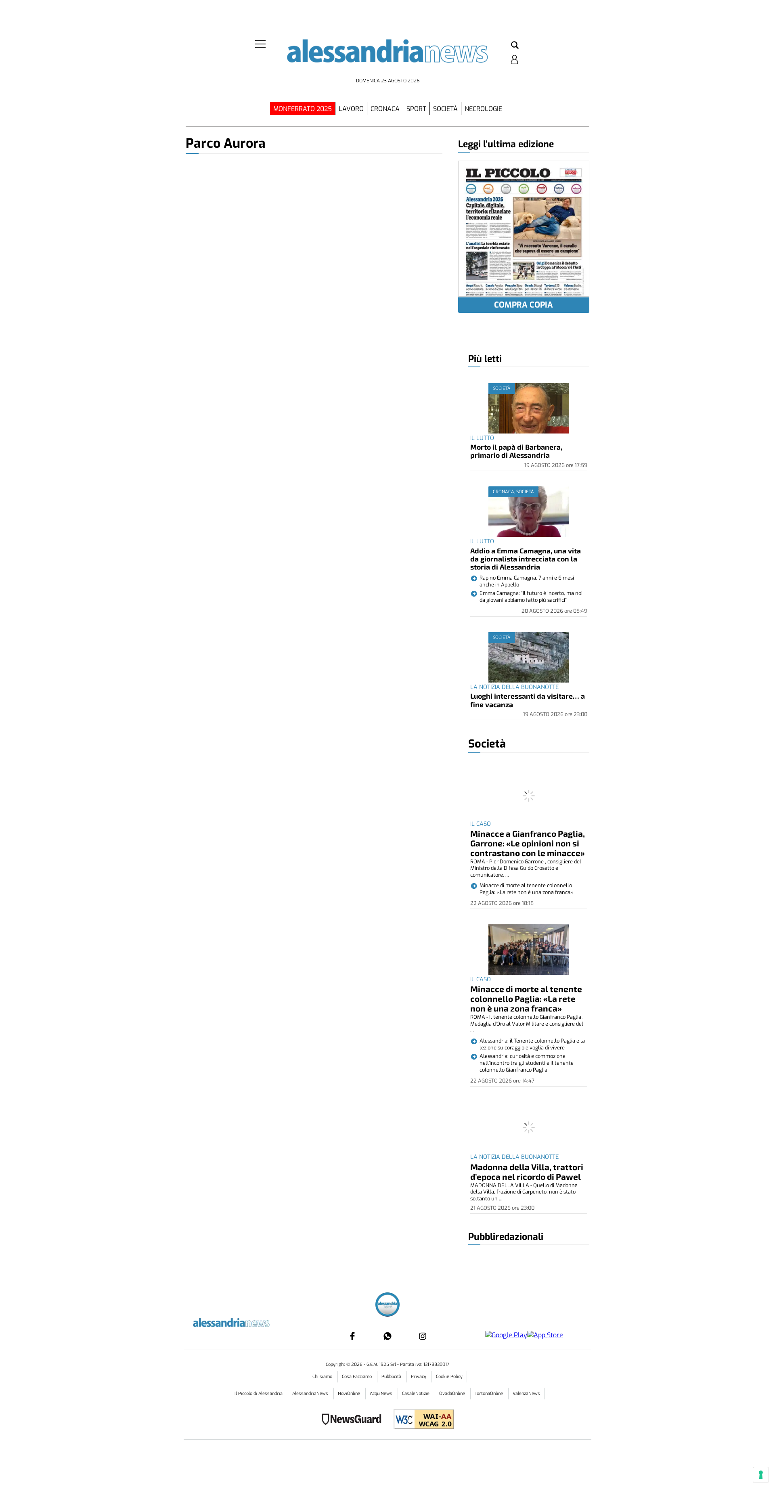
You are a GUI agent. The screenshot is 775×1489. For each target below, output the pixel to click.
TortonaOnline (489, 1394)
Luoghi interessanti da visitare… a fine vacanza (527, 699)
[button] (515, 45)
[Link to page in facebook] (352, 1336)
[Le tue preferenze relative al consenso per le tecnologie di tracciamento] (761, 1475)
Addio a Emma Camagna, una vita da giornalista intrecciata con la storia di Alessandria (525, 559)
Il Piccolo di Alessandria (259, 1394)
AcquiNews (382, 1394)
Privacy (419, 1377)
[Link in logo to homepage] (387, 57)
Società (445, 109)
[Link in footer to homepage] (387, 1305)
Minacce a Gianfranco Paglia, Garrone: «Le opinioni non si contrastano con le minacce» (527, 843)
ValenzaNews (526, 1394)
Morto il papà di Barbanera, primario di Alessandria (516, 450)
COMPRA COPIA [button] (523, 304)
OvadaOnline (452, 1394)
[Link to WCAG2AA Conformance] (421, 1420)
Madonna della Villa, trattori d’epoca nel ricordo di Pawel (526, 1171)
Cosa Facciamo (357, 1377)
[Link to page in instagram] (423, 1336)
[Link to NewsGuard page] (354, 1420)
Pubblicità (391, 1377)
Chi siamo (322, 1377)
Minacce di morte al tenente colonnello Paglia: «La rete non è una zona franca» (526, 998)
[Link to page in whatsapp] (387, 1336)
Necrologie (483, 109)
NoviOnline (349, 1394)
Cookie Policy (449, 1377)
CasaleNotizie (416, 1394)
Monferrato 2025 (302, 109)
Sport (416, 109)
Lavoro (351, 109)
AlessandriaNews (310, 1394)
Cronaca (385, 109)
